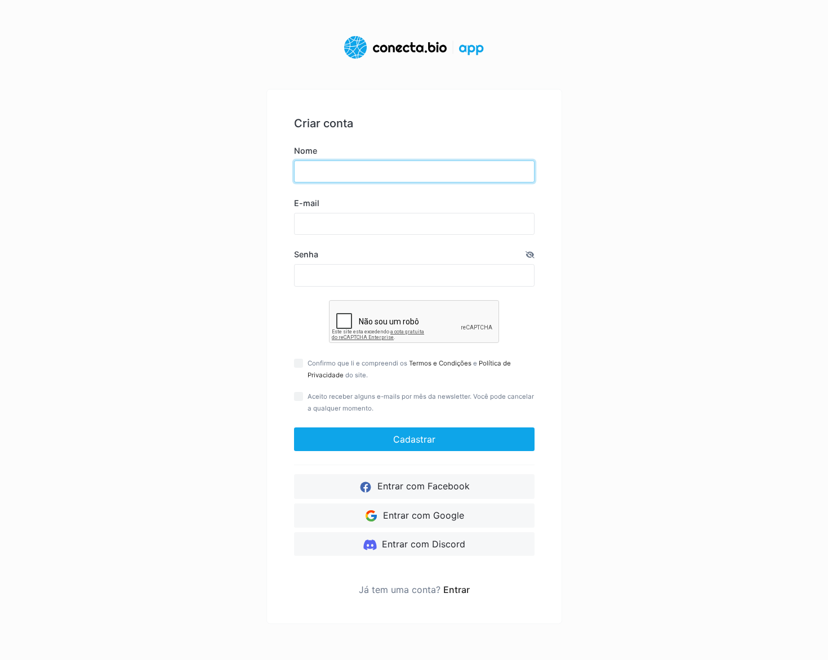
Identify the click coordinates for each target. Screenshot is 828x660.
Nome (305, 150)
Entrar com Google (422, 515)
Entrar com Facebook (422, 486)
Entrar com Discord (422, 544)
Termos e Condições (440, 363)
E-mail (306, 203)
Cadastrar (414, 439)
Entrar (456, 589)
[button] (530, 254)
